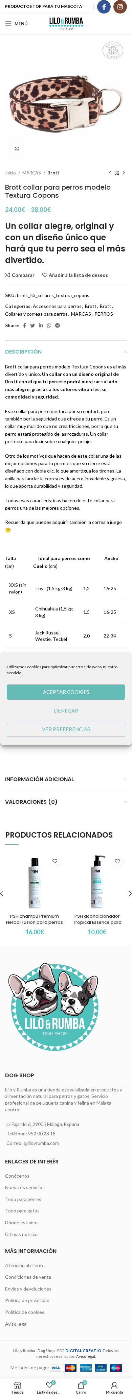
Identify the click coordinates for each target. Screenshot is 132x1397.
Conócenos (17, 1176)
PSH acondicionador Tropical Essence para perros (97, 922)
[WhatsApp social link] (49, 325)
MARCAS (32, 172)
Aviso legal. (86, 1356)
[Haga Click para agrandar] (17, 148)
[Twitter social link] (32, 325)
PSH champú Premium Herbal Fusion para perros (34, 919)
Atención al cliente (25, 1265)
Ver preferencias (66, 729)
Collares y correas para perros (36, 314)
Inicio (11, 172)
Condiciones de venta (28, 1277)
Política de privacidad (27, 1300)
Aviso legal (16, 1324)
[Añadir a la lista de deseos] (55, 861)
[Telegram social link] (57, 325)
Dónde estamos (22, 1222)
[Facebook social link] (104, 7)
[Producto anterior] (110, 173)
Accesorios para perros (57, 306)
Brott (53, 172)
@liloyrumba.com (41, 1143)
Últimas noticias (22, 1234)
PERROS (103, 314)
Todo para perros (23, 1199)
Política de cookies (24, 1312)
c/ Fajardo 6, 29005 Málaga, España (42, 1124)
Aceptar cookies (66, 692)
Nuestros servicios (25, 1187)
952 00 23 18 (42, 1133)
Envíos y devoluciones (28, 1289)
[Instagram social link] (120, 7)
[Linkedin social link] (41, 325)
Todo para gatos (22, 1210)
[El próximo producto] (123, 173)
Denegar (66, 710)
